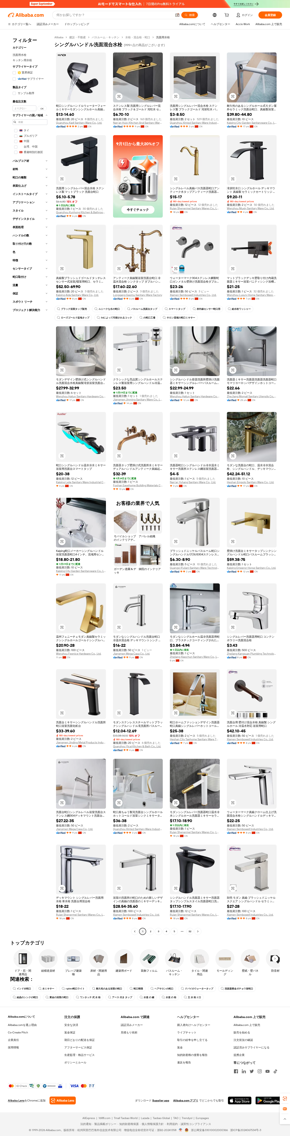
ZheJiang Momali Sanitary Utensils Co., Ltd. (252, 396)
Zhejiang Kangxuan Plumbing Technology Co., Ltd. (252, 653)
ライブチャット (186, 1032)
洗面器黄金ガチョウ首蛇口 (239, 988)
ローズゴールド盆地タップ (75, 317)
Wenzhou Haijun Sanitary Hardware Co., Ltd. (81, 396)
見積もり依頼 (129, 1032)
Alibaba (58, 37)
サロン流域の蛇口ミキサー (181, 317)
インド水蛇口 (24, 988)
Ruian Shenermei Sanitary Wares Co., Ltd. (195, 208)
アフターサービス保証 (78, 1047)
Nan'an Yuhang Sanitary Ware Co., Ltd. (193, 482)
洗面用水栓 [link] (163, 37)
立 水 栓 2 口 (194, 997)
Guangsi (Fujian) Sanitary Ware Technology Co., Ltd (195, 567)
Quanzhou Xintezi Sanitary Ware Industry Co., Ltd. (195, 122)
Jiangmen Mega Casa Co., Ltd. (131, 653)
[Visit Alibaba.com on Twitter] (251, 1071)
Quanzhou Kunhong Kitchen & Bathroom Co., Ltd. (81, 212)
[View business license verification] (180, 1130)
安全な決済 (71, 1025)
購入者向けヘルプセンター (193, 1025)
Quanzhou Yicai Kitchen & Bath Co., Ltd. (137, 746)
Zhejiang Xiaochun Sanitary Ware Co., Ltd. (195, 656)
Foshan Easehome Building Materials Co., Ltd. (138, 485)
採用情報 (13, 1047)
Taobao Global (161, 1118)
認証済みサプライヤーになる (251, 1047)
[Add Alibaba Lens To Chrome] (63, 1100)
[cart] (227, 15)
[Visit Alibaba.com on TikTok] (275, 1071)
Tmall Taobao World (126, 1118)
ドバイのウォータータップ (199, 988)
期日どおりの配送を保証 (79, 1039)
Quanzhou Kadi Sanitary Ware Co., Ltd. (79, 122)
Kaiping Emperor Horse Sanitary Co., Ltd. (251, 567)
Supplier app (160, 1100)
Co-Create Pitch (18, 1032)
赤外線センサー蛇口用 (208, 309)
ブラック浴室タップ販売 (74, 309)
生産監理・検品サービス (79, 1054)
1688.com (104, 1118)
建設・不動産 (77, 37)
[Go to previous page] (134, 931)
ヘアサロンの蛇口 (163, 988)
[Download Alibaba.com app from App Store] (240, 1100)
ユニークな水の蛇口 (109, 309)
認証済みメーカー (132, 1025)
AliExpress (88, 1118)
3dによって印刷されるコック (116, 317)
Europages (202, 1118)
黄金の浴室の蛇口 (59, 997)
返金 (180, 1047)
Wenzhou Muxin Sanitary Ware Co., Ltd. (250, 208)
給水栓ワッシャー (241, 309)
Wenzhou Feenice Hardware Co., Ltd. (78, 653)
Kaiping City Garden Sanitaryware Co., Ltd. (252, 122)
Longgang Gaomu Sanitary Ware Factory (137, 295)
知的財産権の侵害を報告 (192, 1054)
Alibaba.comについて (21, 1016)
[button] (177, 15)
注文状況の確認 (243, 1039)
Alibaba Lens (16, 1100)
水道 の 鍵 (149, 997)
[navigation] (30, 485)
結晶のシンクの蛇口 (27, 997)
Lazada (145, 1118)
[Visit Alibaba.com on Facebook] (236, 1071)
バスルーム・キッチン (105, 37)
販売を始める (242, 1032)
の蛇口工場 (149, 317)
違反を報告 (184, 1062)
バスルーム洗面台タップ (144, 309)
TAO (175, 1118)
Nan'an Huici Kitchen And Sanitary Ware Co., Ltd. (138, 122)
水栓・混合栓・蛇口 (137, 37)
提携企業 (239, 1054)
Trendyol (187, 1118)
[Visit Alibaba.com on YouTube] (267, 1071)
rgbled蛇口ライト (75, 988)
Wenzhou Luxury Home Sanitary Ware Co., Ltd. (252, 295)
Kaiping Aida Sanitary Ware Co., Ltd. (77, 295)
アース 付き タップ (122, 997)
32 (190, 931)
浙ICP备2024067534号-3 (245, 1130)
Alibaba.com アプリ (185, 1100)
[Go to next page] (197, 931)
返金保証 (69, 1032)
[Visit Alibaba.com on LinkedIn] (243, 1071)
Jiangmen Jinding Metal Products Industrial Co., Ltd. (81, 742)
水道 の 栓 (171, 997)
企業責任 (13, 1039)
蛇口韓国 (138, 988)
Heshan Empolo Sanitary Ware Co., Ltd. (250, 482)
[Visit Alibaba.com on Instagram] (259, 1071)
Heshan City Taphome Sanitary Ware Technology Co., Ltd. (195, 739)
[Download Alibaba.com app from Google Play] (268, 1100)
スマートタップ (177, 309)
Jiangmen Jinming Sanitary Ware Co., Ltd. (138, 399)
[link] (285, 1098)
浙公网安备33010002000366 (209, 1130)
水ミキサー (48, 988)
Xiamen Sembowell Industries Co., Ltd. (193, 295)
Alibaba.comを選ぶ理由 (22, 1025)
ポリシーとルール (75, 1062)
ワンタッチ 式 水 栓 (90, 997)
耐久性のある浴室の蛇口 (109, 988)
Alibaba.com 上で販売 (247, 1025)
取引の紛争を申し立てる (192, 1039)
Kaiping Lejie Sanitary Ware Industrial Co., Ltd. (81, 482)
